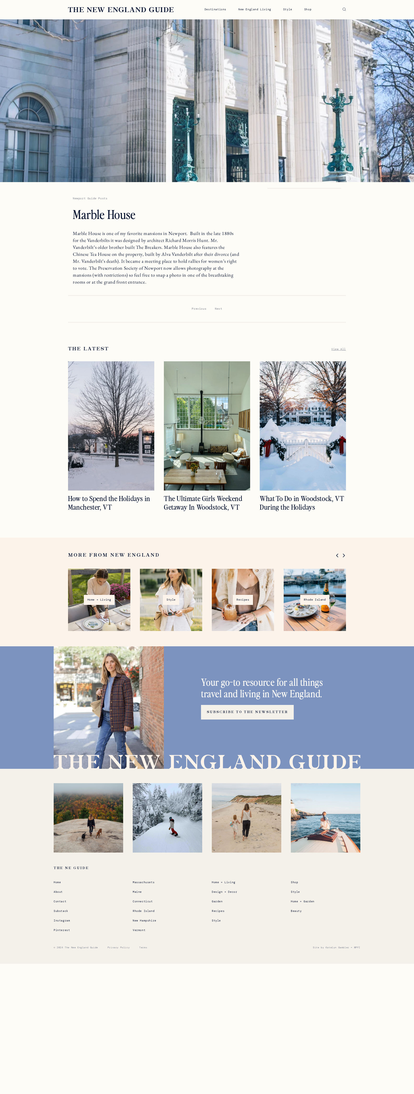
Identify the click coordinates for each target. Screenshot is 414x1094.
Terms (143, 947)
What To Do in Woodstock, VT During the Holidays (302, 502)
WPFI (357, 947)
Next (218, 309)
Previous (199, 309)
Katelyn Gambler (337, 947)
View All (338, 349)
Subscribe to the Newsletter (247, 712)
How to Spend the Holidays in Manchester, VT (109, 502)
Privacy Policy (119, 947)
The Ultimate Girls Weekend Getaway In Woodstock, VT (203, 502)
